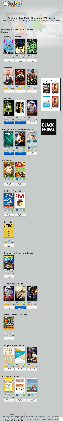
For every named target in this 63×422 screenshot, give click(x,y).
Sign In (32, 33)
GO (42, 28)
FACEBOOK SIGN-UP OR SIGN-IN (34, 23)
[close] (42, 33)
